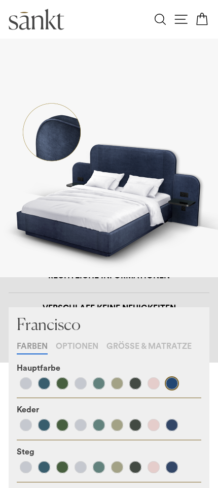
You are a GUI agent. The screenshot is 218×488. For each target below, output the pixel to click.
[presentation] (38, 368)
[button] (26, 383)
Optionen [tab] (77, 346)
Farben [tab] (32, 346)
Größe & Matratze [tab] (149, 346)
